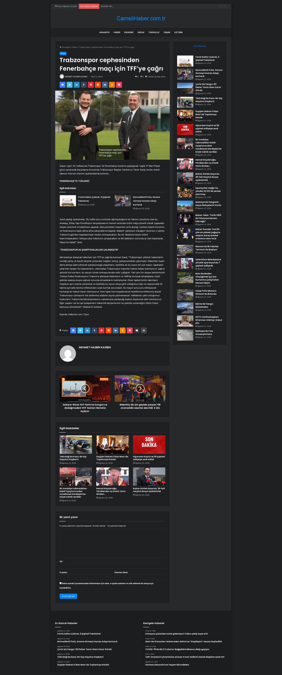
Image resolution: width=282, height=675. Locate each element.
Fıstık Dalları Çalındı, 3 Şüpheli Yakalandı (207, 59)
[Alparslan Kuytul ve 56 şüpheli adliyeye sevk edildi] (149, 444)
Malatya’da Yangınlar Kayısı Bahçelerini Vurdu (208, 204)
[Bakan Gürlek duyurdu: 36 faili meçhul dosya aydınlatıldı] (149, 476)
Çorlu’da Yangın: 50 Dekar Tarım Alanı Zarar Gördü (123, 6)
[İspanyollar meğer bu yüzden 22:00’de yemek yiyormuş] (185, 192)
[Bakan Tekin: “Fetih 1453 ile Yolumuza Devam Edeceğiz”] (185, 219)
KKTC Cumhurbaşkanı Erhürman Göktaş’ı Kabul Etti (208, 320)
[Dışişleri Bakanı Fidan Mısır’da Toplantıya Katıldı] (112, 444)
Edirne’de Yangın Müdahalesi (204, 305)
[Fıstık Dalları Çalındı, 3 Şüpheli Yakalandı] (68, 200)
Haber (117, 32)
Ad (62, 561)
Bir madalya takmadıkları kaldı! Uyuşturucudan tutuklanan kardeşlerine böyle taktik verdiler (73, 492)
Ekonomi (128, 32)
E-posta (64, 572)
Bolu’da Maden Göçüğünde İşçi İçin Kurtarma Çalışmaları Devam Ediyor (207, 278)
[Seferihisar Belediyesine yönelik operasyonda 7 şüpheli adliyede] (185, 263)
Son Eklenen (199, 46)
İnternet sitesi (121, 572)
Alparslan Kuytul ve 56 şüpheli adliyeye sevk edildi (149, 458)
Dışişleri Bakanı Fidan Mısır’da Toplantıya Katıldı (112, 458)
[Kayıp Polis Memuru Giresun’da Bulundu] (185, 294)
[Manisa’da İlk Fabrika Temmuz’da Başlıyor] (185, 250)
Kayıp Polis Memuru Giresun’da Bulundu (205, 292)
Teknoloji (153, 32)
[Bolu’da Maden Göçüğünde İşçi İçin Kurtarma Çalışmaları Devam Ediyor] (185, 277)
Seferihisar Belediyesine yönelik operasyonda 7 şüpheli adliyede (208, 262)
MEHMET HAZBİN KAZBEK (76, 76)
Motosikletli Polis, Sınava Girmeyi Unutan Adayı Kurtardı (146, 201)
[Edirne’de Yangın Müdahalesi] (185, 307)
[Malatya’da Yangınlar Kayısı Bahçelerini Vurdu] (185, 206)
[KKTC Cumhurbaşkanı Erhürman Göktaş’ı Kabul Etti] (185, 320)
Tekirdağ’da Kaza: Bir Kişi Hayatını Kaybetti (73, 458)
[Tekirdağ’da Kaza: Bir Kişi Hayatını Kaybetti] (76, 444)
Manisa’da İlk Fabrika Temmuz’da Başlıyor (206, 248)
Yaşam (166, 32)
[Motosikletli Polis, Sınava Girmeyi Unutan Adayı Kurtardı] (123, 200)
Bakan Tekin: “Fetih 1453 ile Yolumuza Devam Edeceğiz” (208, 218)
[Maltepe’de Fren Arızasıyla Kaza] (185, 335)
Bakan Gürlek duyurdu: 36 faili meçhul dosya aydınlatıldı (149, 490)
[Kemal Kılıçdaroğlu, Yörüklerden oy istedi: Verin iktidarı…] (112, 476)
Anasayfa (104, 32)
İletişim (178, 32)
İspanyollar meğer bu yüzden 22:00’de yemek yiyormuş (208, 191)
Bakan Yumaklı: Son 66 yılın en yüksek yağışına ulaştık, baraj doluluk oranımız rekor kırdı (207, 234)
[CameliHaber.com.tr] (141, 18)
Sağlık (140, 32)
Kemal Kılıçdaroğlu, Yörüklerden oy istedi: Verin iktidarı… (111, 491)
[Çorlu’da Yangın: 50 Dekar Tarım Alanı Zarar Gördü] (185, 88)
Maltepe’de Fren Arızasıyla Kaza (204, 333)
